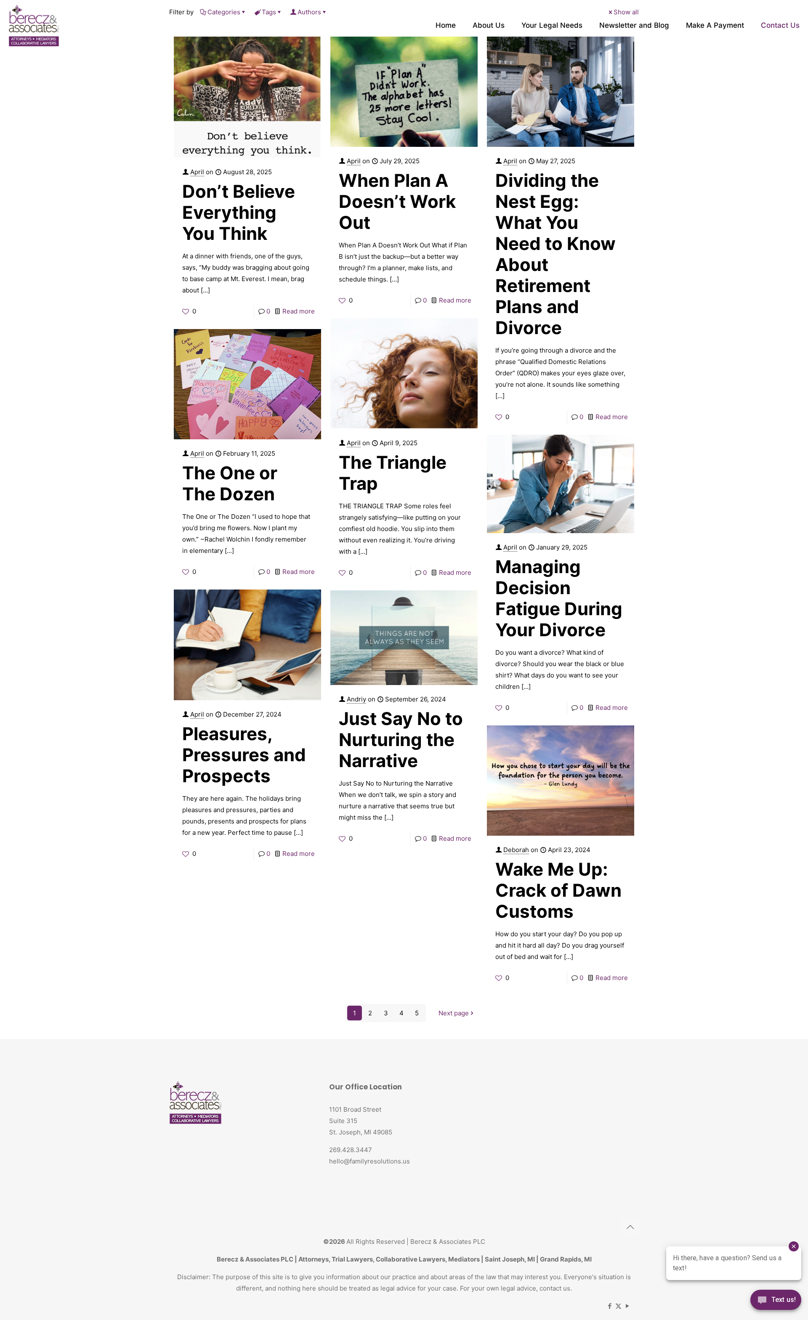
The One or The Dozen (229, 483)
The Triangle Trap (393, 473)
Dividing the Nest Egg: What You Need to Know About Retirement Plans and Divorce (555, 254)
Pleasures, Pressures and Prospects (244, 754)
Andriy (356, 699)
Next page (454, 1013)
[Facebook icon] (609, 1306)
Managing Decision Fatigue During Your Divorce (558, 598)
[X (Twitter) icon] (618, 1306)
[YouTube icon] (627, 1306)
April (197, 172)
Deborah (516, 850)
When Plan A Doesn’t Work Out (397, 201)
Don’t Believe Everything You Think (238, 212)
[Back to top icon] (630, 1227)
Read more (298, 311)
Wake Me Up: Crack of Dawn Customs (558, 890)
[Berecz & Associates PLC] (33, 25)
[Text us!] (776, 1302)
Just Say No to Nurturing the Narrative (401, 739)
